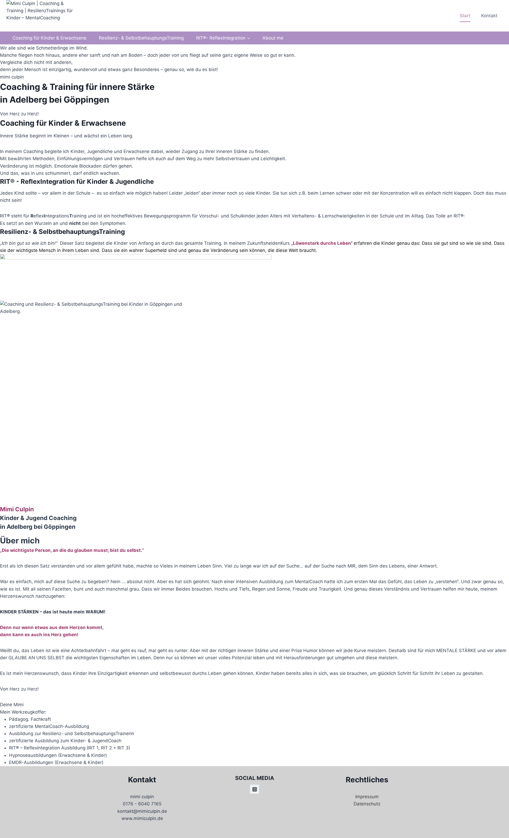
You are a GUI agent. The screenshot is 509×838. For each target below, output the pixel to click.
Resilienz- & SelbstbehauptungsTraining (141, 38)
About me (272, 38)
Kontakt (489, 15)
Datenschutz (367, 803)
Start (465, 15)
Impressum (367, 796)
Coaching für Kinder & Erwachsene (49, 38)
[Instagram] (254, 789)
